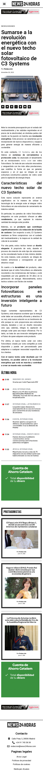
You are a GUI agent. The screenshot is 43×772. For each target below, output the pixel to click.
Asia (15, 389)
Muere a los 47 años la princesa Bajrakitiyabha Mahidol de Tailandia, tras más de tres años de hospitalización (26, 394)
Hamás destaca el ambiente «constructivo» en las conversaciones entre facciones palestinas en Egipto (25, 439)
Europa (16, 419)
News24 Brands (8, 26)
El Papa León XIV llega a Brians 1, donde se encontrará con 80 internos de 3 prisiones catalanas (21, 524)
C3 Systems (24, 152)
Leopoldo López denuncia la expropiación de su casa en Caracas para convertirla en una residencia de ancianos (27, 409)
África (16, 449)
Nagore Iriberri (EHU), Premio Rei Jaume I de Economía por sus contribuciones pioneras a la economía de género (21, 570)
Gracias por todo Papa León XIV (25, 382)
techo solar (26, 161)
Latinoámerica (33, 404)
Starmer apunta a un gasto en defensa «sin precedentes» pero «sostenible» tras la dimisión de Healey (25, 424)
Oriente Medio (33, 434)
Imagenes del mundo (22, 379)
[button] (4, 4)
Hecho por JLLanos (21, 769)
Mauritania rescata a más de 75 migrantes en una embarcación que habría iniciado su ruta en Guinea (26, 454)
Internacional (24, 389)
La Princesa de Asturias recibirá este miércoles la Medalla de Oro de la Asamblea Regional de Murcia (21, 620)
